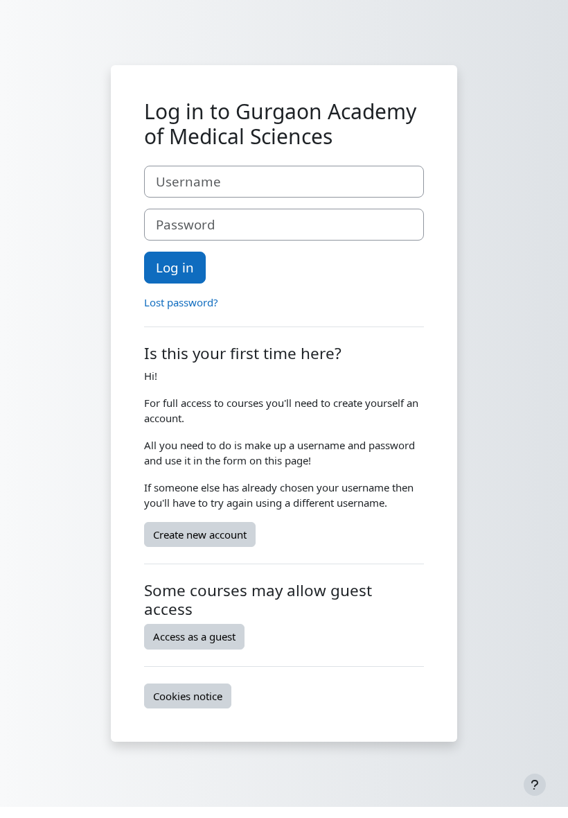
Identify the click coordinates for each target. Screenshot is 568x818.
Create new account (200, 534)
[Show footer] (535, 785)
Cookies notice (187, 696)
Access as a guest (194, 636)
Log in (175, 267)
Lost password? (181, 302)
